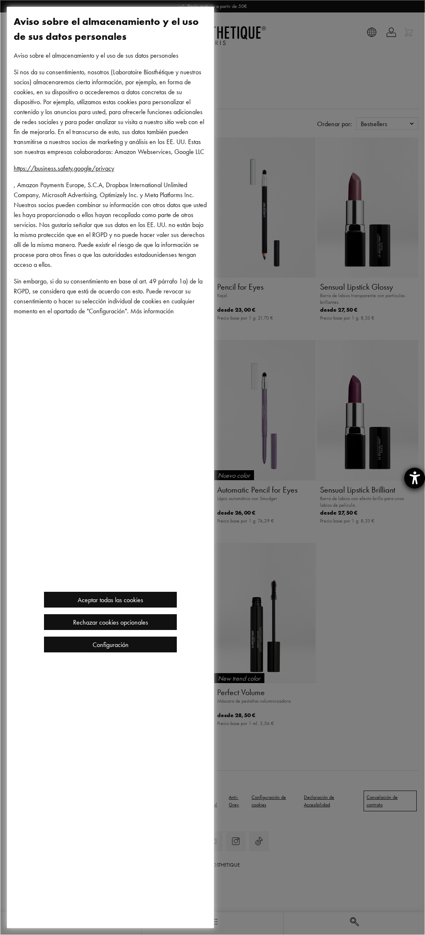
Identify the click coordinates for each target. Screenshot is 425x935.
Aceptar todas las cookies (110, 600)
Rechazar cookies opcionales (110, 622)
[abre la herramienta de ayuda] (414, 478)
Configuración (111, 644)
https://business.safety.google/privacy (64, 168)
